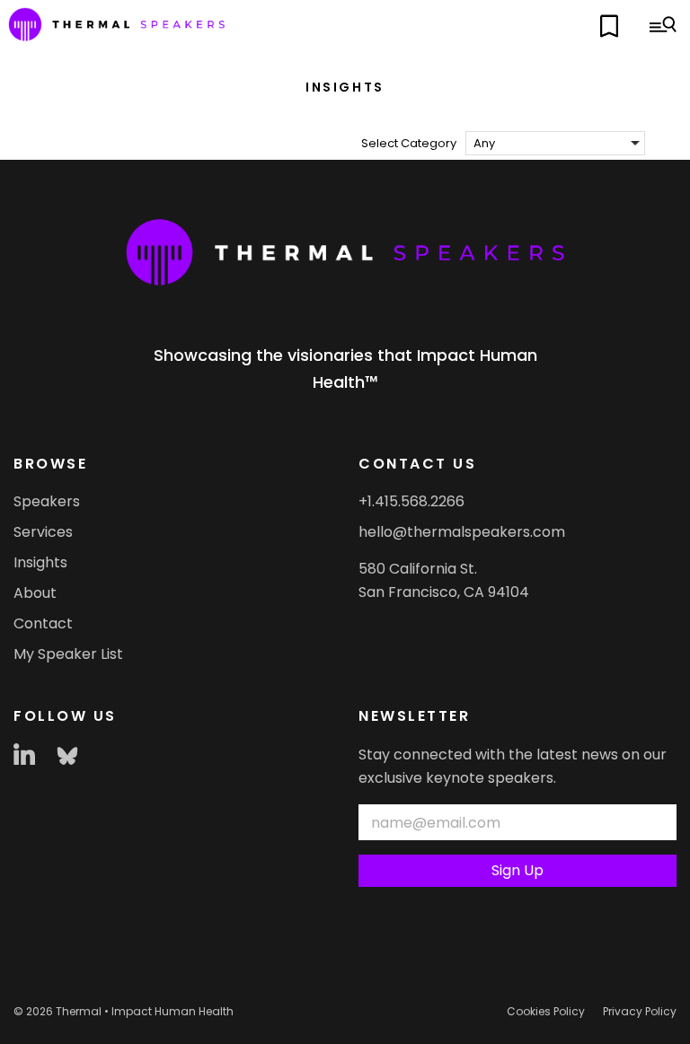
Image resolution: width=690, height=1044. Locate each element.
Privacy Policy (640, 1011)
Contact (43, 623)
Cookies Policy (546, 1011)
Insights (40, 562)
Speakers (46, 501)
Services (43, 532)
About (35, 593)
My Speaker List (68, 654)
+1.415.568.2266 (411, 501)
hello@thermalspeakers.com (461, 532)
